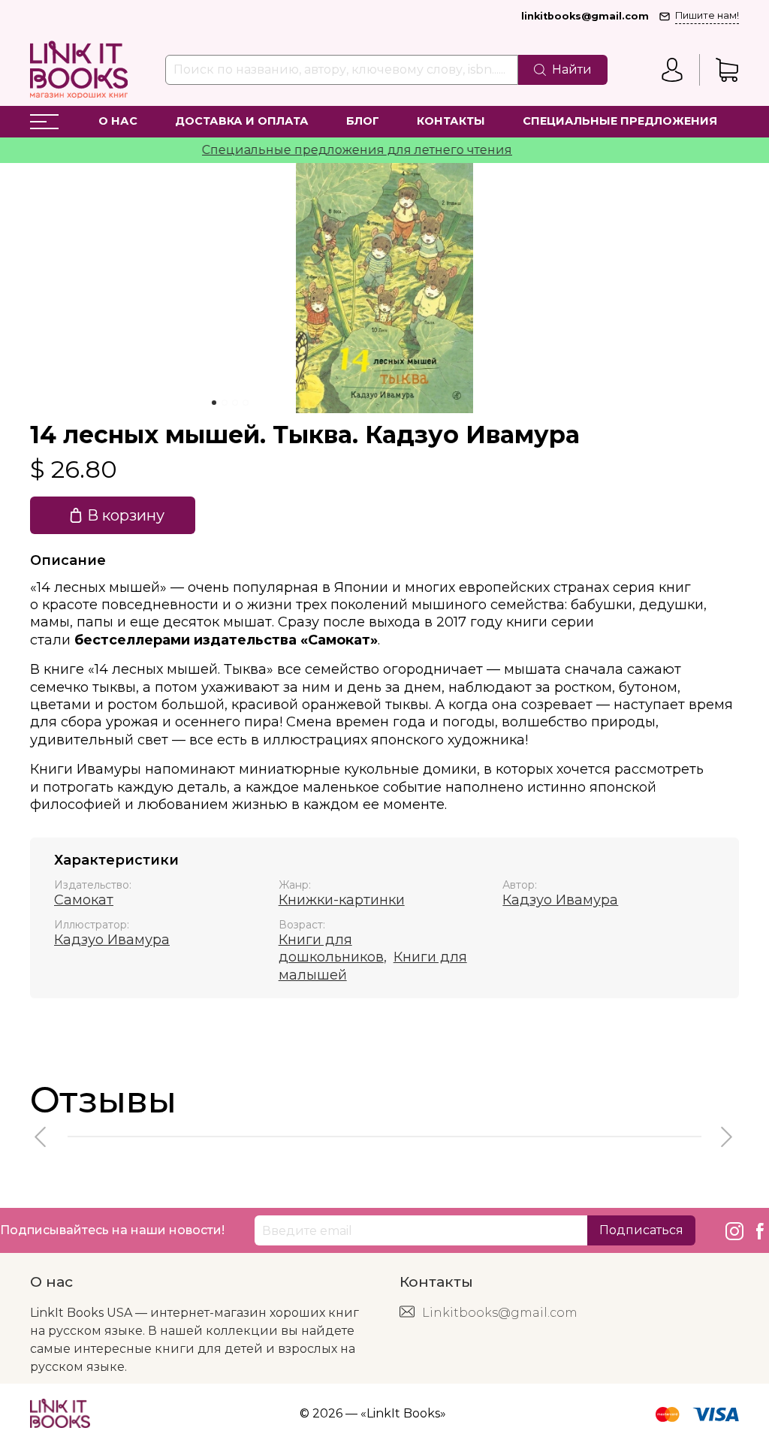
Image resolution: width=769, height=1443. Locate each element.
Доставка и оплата (242, 121)
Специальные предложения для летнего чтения (338, 150)
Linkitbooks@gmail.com (500, 1313)
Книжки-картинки (342, 900)
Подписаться (641, 1230)
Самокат (83, 900)
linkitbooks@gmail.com (585, 16)
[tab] (214, 402)
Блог (362, 121)
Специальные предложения (620, 121)
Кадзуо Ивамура (560, 900)
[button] (41, 1137)
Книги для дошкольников (331, 948)
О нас (117, 121)
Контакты (451, 121)
